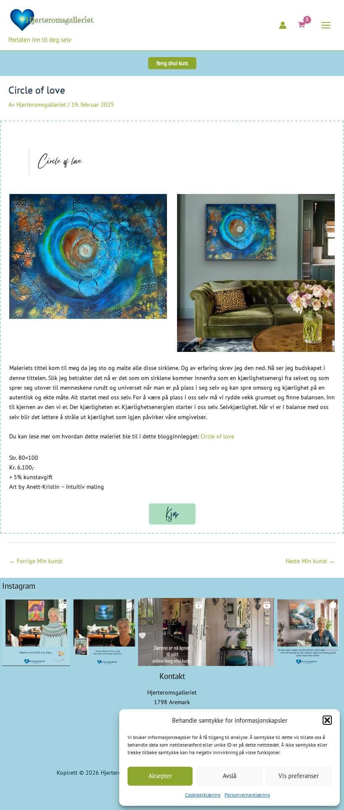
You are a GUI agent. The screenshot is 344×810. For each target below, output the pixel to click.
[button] (327, 720)
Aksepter (160, 776)
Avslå (229, 776)
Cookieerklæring (202, 795)
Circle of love (217, 436)
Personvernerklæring (247, 795)
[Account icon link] (283, 25)
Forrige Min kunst (36, 561)
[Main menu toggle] (326, 25)
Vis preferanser (299, 776)
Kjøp (172, 513)
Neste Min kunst (310, 561)
